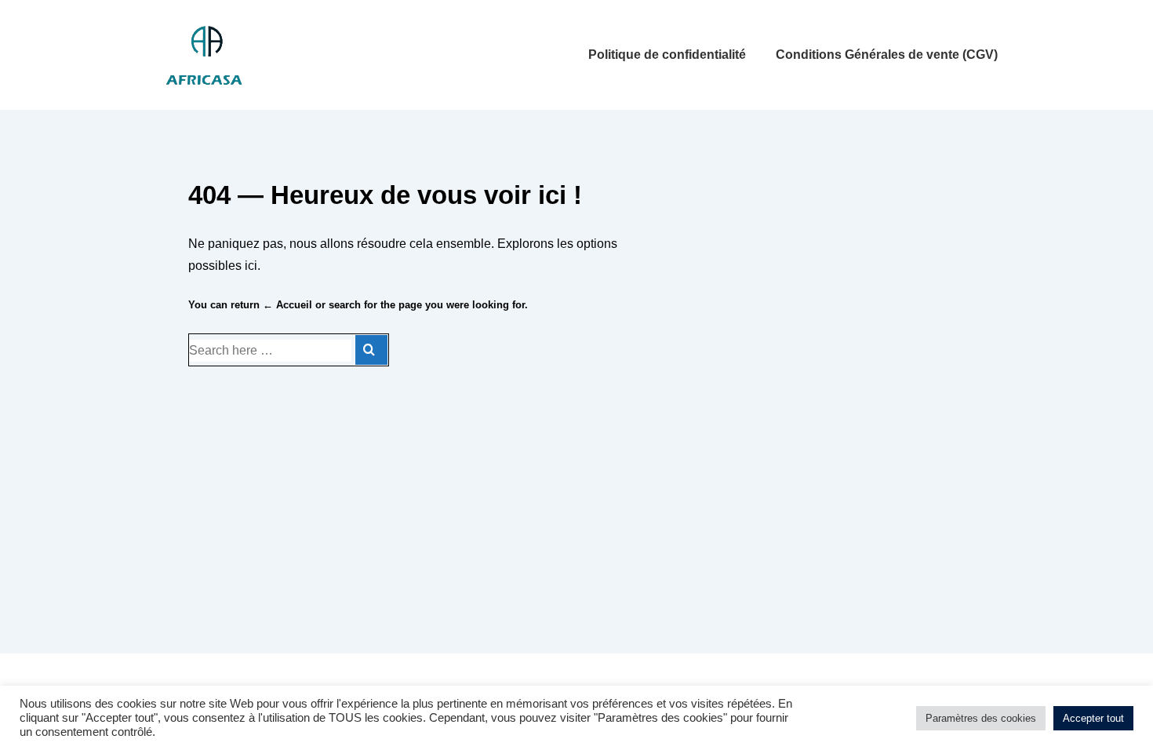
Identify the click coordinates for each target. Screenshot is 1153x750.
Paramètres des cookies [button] (981, 718)
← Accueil (287, 305)
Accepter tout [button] (1093, 718)
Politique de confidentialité (667, 54)
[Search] (371, 350)
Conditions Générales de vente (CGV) (887, 54)
